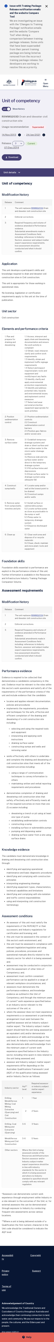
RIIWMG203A (37, 208)
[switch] (6, 109)
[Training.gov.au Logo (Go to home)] (27, 82)
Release (6, 143)
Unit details (12, 172)
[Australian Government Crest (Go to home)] (10, 82)
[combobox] (18, 143)
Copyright (35, 1255)
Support (36, 1271)
